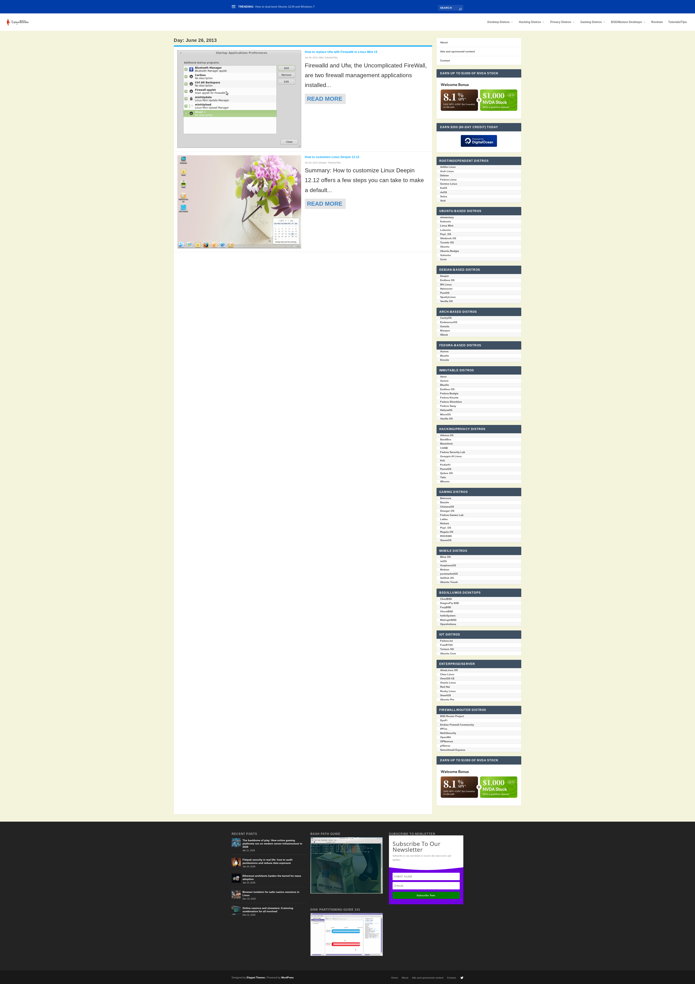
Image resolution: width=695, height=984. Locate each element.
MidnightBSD (448, 619)
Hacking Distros (530, 22)
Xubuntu (445, 255)
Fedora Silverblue (451, 401)
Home (394, 977)
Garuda (444, 326)
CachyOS (446, 317)
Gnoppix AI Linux (451, 456)
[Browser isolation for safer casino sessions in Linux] (236, 894)
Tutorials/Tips (677, 22)
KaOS (443, 187)
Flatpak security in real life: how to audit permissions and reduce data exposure (267, 861)
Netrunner (446, 288)
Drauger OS (447, 510)
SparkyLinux (448, 297)
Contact (445, 60)
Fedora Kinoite (449, 397)
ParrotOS (445, 469)
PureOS (444, 292)
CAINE (444, 448)
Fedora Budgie (449, 393)
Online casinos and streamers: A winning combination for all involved (268, 910)
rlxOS (443, 192)
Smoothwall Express (452, 749)
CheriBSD (446, 598)
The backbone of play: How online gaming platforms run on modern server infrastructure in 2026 (272, 843)
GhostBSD (446, 611)
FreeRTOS (446, 644)
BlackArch (446, 443)
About (444, 42)
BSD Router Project (452, 716)
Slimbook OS (448, 238)
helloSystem (447, 615)
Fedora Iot (446, 640)
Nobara (444, 523)
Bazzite (444, 502)
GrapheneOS (448, 565)
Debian (444, 175)
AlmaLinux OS (449, 670)
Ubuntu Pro (447, 699)
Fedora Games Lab (452, 515)
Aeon (443, 376)
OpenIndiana (448, 624)
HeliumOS (446, 410)
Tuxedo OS (447, 242)
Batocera (445, 498)
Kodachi (445, 464)
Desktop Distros (498, 22)
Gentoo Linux (448, 183)
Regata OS (446, 531)
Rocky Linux (448, 691)
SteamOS (445, 540)
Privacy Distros (560, 22)
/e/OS (443, 561)
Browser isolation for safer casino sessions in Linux (271, 893)
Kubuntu (445, 221)
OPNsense (446, 741)
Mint (321, 57)
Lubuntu (445, 230)
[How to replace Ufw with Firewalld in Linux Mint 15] (239, 99)
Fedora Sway (448, 405)
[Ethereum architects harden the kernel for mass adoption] (236, 878)
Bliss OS (445, 556)
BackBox (445, 439)
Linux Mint (446, 225)
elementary (447, 217)
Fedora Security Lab (452, 452)
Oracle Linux (448, 682)
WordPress (287, 977)
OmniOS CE (447, 678)
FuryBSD (445, 607)
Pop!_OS (445, 234)
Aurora (444, 351)
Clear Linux (447, 674)
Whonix (445, 481)
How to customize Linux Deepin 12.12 (332, 157)
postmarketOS (449, 573)
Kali (442, 460)
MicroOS (445, 414)
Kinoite (444, 359)
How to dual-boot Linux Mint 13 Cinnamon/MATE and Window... (295, 6)
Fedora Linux (448, 179)
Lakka (444, 519)
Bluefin (444, 355)
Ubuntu (444, 246)
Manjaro (445, 330)
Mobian (444, 569)
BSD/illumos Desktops (626, 22)
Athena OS (446, 435)
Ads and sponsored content (457, 51)
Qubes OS (446, 473)
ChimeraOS (447, 506)
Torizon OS (447, 649)
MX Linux (446, 284)
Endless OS (447, 280)
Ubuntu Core (448, 653)
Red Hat (445, 686)
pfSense (445, 745)
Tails (443, 477)
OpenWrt (445, 737)
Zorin (443, 259)
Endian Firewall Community (457, 724)
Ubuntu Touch (449, 582)
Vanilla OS (446, 301)
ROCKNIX (446, 536)
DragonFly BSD (449, 603)
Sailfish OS (447, 577)
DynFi (443, 720)
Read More (324, 99)
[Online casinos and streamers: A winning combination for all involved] (236, 910)
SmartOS (445, 695)
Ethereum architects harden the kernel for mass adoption (272, 877)
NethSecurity (448, 733)
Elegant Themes (256, 977)
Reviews (657, 22)
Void (443, 200)
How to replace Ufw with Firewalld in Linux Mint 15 (341, 51)
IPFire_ (444, 728)
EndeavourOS (448, 322)
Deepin (323, 162)
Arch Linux (447, 171)
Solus (443, 196)
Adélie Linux (448, 166)
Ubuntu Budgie (449, 251)
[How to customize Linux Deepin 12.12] (239, 201)
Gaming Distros (591, 22)
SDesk (444, 334)
